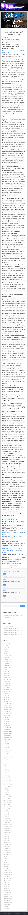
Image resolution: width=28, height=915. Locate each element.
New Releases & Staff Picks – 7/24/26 (11, 587)
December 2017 (8, 848)
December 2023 (8, 707)
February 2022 (7, 751)
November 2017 (8, 850)
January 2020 (7, 798)
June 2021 (6, 767)
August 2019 (7, 808)
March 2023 (7, 725)
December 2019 (8, 800)
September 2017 (8, 854)
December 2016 (8, 872)
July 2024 (6, 693)
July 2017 (6, 858)
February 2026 (7, 655)
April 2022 (6, 747)
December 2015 (8, 896)
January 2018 (7, 846)
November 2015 (8, 898)
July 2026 (6, 645)
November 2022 (8, 733)
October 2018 (7, 828)
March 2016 (7, 890)
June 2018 (6, 836)
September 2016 (8, 878)
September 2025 (8, 665)
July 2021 (6, 765)
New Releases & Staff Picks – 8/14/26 (11, 581)
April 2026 (6, 651)
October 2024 (7, 687)
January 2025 (7, 681)
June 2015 (6, 908)
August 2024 (7, 691)
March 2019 (7, 818)
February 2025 (7, 679)
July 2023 (6, 717)
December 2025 (8, 659)
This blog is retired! (7, 576)
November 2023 (8, 709)
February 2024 (7, 703)
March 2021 (7, 773)
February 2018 (7, 844)
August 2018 (7, 832)
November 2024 (8, 685)
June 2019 (6, 812)
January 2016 (7, 894)
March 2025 (7, 677)
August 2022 (7, 739)
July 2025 (6, 669)
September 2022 (8, 737)
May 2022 (6, 745)
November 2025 (8, 661)
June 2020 (6, 790)
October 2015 (7, 900)
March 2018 (7, 842)
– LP (12, 563)
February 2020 (7, 796)
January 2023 (7, 729)
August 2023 (7, 715)
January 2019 (7, 822)
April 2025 (6, 675)
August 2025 (7, 667)
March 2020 (7, 794)
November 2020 (8, 780)
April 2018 (6, 840)
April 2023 (6, 723)
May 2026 (6, 649)
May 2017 (6, 862)
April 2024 (6, 699)
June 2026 (6, 647)
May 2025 (6, 673)
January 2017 (7, 870)
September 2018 (8, 830)
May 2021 (6, 769)
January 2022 (7, 753)
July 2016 (6, 882)
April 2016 (6, 888)
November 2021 (8, 757)
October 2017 (7, 852)
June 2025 (6, 671)
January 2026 (7, 657)
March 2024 (7, 701)
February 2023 (7, 727)
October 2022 (7, 735)
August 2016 (7, 880)
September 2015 (8, 902)
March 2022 (7, 749)
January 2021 (7, 776)
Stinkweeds (18, 29)
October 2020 (7, 783)
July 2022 (6, 741)
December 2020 (8, 779)
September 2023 (8, 713)
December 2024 (8, 683)
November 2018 (8, 826)
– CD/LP (8, 518)
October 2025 (7, 663)
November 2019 (8, 802)
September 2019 (8, 806)
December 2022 (8, 731)
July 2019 (6, 810)
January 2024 (7, 705)
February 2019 (7, 820)
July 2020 (6, 788)
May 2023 (6, 721)
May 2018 (6, 838)
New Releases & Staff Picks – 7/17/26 (11, 592)
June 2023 (6, 719)
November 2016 (8, 874)
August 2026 (7, 643)
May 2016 (6, 886)
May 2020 (6, 792)
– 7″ (11, 561)
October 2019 (7, 804)
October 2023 (7, 711)
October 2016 (7, 876)
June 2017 (6, 860)
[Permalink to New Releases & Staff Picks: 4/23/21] (14, 20)
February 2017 (7, 868)
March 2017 (7, 866)
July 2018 (6, 834)
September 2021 (8, 761)
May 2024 (6, 697)
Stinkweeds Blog (14, 6)
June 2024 (6, 695)
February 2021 (7, 775)
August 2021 (7, 763)
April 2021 (6, 771)
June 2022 (6, 743)
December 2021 (8, 755)
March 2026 (7, 653)
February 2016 (7, 892)
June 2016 (6, 884)
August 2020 (7, 786)
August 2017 (7, 856)
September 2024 (8, 689)
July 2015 (6, 906)
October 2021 (7, 759)
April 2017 (6, 864)
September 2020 (8, 784)
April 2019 (6, 816)
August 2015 (7, 904)
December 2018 (8, 824)
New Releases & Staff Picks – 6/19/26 (11, 598)
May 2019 (6, 814)
